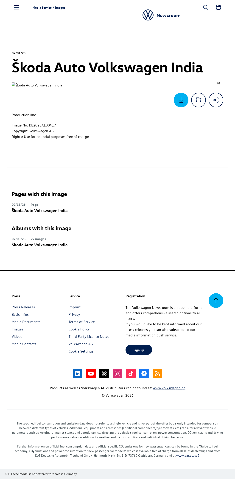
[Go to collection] (218, 7)
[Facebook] (144, 373)
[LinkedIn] (77, 373)
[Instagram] (117, 373)
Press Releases (23, 307)
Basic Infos (20, 314)
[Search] (205, 7)
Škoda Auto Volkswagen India (40, 210)
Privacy (74, 314)
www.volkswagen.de (169, 388)
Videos (17, 336)
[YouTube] (91, 373)
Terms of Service (82, 321)
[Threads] (104, 373)
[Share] (216, 100)
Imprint (75, 307)
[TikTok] (131, 373)
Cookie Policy (79, 329)
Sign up (139, 350)
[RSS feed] (157, 373)
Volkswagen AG (81, 343)
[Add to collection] (198, 100)
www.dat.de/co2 (187, 455)
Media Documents (26, 321)
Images (17, 329)
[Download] (181, 100)
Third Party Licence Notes (89, 336)
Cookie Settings (81, 351)
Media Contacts (24, 343)
